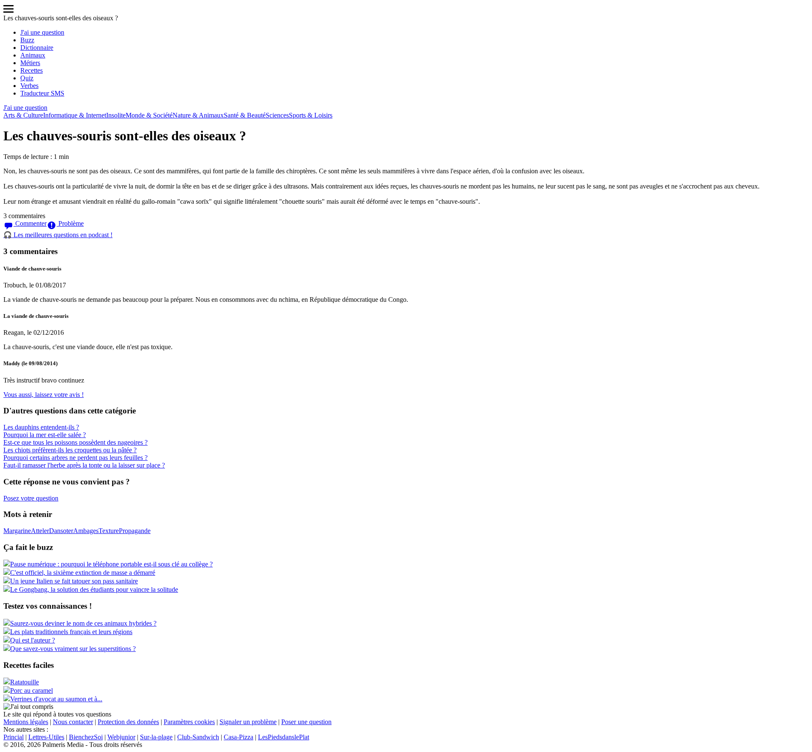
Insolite (116, 115)
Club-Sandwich (198, 737)
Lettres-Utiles (46, 737)
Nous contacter (73, 721)
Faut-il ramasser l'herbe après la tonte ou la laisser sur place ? (84, 465)
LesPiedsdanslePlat (283, 737)
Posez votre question (30, 498)
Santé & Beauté (245, 115)
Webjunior (121, 737)
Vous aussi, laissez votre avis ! (43, 394)
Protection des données (128, 721)
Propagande (135, 530)
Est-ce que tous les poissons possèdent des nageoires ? (75, 442)
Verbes (29, 85)
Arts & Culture (23, 115)
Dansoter (61, 530)
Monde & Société (149, 115)
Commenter (30, 223)
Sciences (277, 115)
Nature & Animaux (198, 115)
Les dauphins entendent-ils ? (41, 427)
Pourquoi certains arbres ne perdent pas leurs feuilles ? (75, 457)
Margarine (17, 530)
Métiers (30, 62)
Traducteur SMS (42, 93)
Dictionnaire (36, 47)
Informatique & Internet (74, 115)
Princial (13, 737)
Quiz (26, 78)
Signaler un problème (248, 721)
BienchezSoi (86, 737)
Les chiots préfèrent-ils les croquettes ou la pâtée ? (70, 450)
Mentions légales (25, 721)
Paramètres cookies (189, 721)
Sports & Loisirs (310, 115)
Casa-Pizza (238, 737)
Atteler (40, 530)
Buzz (27, 40)
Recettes (31, 70)
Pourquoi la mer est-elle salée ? (44, 434)
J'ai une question (42, 32)
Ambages (86, 530)
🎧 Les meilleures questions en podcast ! (57, 234)
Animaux (32, 55)
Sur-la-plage (156, 737)
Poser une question (306, 721)
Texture (109, 530)
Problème (70, 223)
